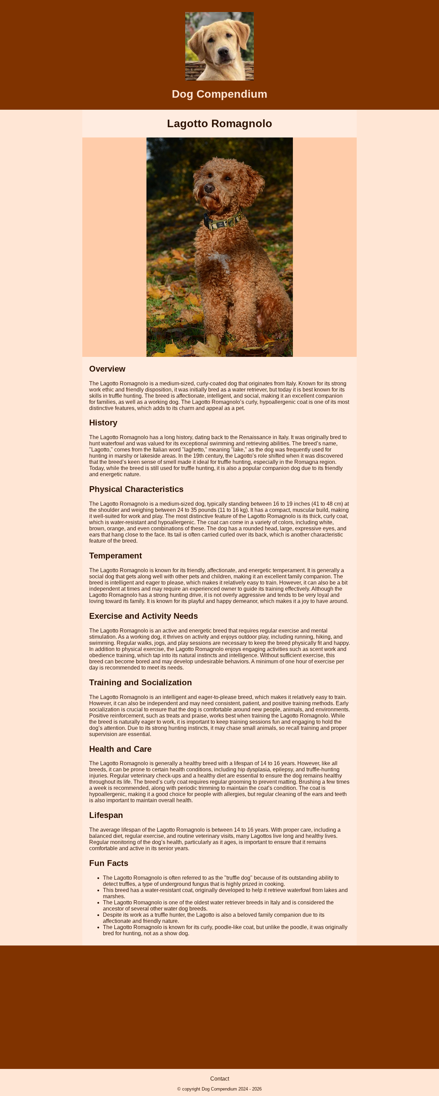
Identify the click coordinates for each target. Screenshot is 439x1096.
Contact (219, 1079)
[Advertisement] (219, 1007)
